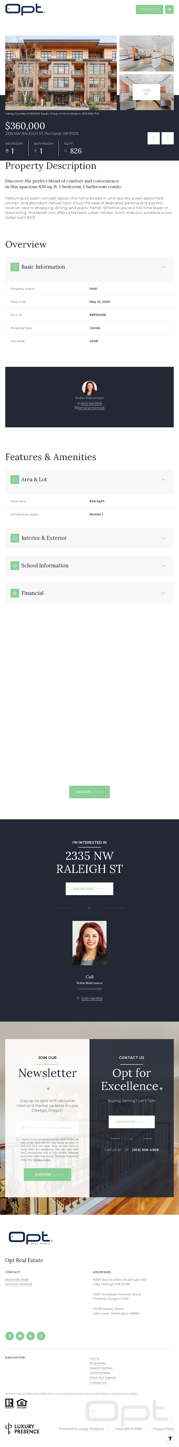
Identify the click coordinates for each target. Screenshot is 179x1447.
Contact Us (149, 9)
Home (95, 1358)
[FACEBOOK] (9, 1336)
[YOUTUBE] (20, 1336)
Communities (100, 1373)
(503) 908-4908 (145, 1149)
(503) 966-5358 (91, 403)
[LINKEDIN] (30, 1336)
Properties (98, 1363)
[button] (132, 1122)
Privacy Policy (42, 1159)
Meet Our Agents (103, 1377)
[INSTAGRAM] (41, 1336)
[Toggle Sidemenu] (169, 9)
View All (146, 92)
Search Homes (101, 1368)
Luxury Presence (91, 1429)
